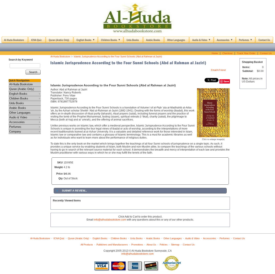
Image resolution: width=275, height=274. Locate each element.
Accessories (17, 122)
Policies (164, 244)
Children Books (18, 98)
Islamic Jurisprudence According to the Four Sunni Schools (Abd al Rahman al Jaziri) (118, 56)
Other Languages (20, 112)
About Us (151, 244)
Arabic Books (17, 108)
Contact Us (266, 53)
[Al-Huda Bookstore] (137, 18)
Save (226, 81)
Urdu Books (16, 103)
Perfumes (15, 126)
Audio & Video (18, 117)
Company (15, 131)
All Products (87, 244)
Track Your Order (246, 53)
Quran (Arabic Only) (21, 89)
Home (215, 53)
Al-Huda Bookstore (21, 84)
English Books (18, 93)
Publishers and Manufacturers (112, 244)
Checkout (227, 53)
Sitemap (175, 244)
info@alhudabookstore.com (110, 219)
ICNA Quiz (58, 238)
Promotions (137, 244)
